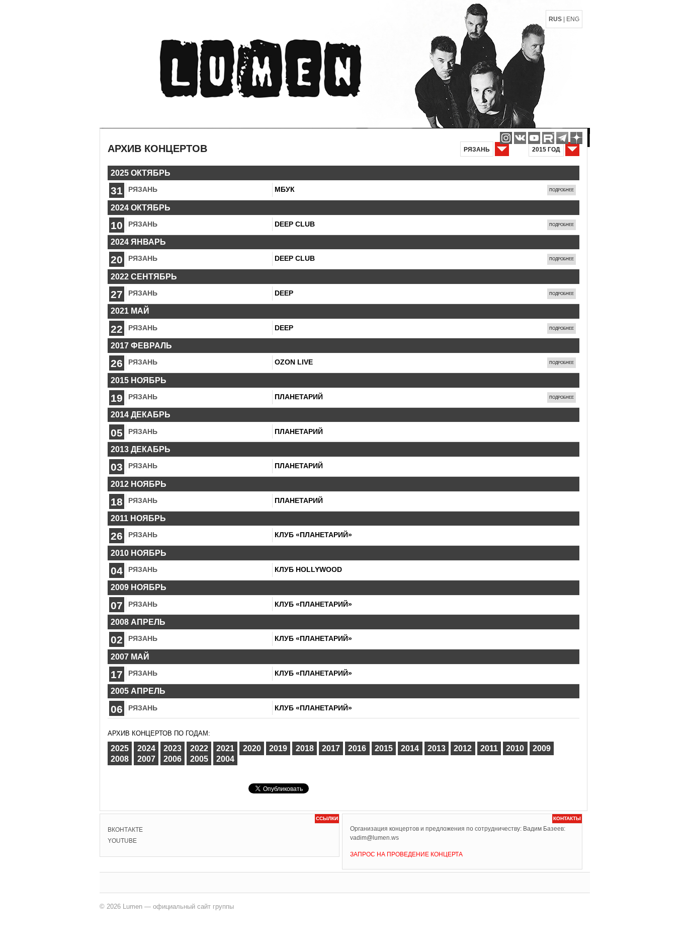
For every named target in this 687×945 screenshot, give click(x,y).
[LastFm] (562, 138)
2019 (278, 748)
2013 (436, 748)
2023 (172, 748)
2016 (357, 748)
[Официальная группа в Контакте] (520, 138)
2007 (146, 758)
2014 (410, 748)
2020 (252, 748)
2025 (120, 748)
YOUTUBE (122, 840)
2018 (305, 748)
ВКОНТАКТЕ (125, 829)
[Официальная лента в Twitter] (548, 138)
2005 (199, 758)
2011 (489, 748)
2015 (384, 748)
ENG (572, 19)
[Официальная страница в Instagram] (506, 138)
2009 (542, 748)
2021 (225, 748)
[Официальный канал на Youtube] (534, 138)
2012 (463, 748)
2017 (331, 748)
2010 (515, 748)
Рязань (142, 189)
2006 (172, 758)
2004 (225, 758)
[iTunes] (576, 138)
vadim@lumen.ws (374, 837)
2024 (146, 748)
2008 (120, 758)
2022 (199, 748)
